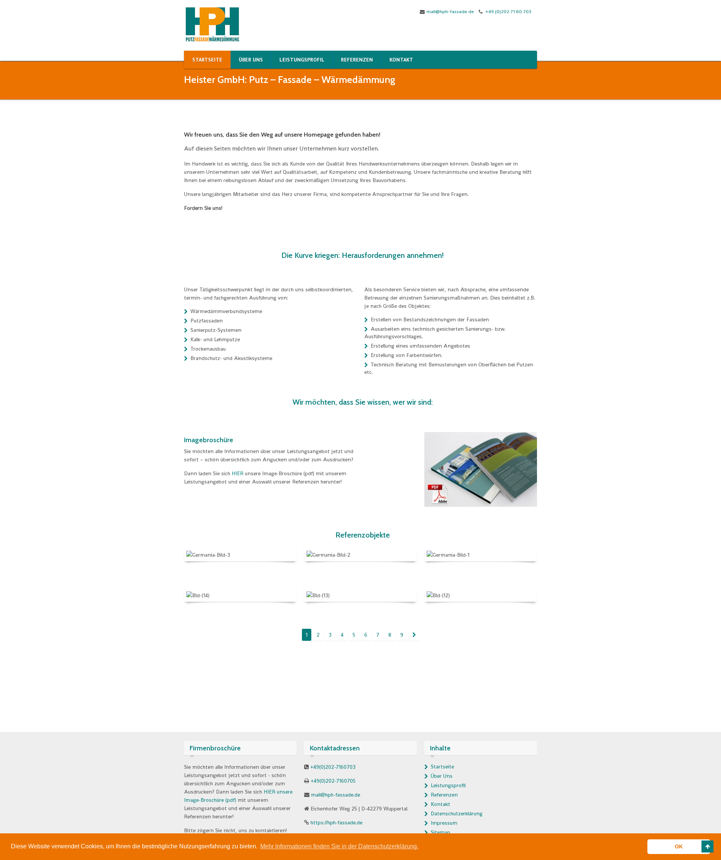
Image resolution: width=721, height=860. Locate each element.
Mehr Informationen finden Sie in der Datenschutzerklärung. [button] (339, 846)
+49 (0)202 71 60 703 (507, 11)
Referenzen (444, 794)
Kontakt (440, 804)
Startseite (442, 766)
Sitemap (440, 832)
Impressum (444, 822)
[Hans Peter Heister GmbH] (212, 23)
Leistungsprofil (448, 785)
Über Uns (442, 776)
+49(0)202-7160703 (333, 767)
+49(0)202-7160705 (333, 780)
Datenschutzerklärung (457, 813)
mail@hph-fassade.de (450, 11)
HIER (237, 473)
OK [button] (679, 846)
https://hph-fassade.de (336, 822)
